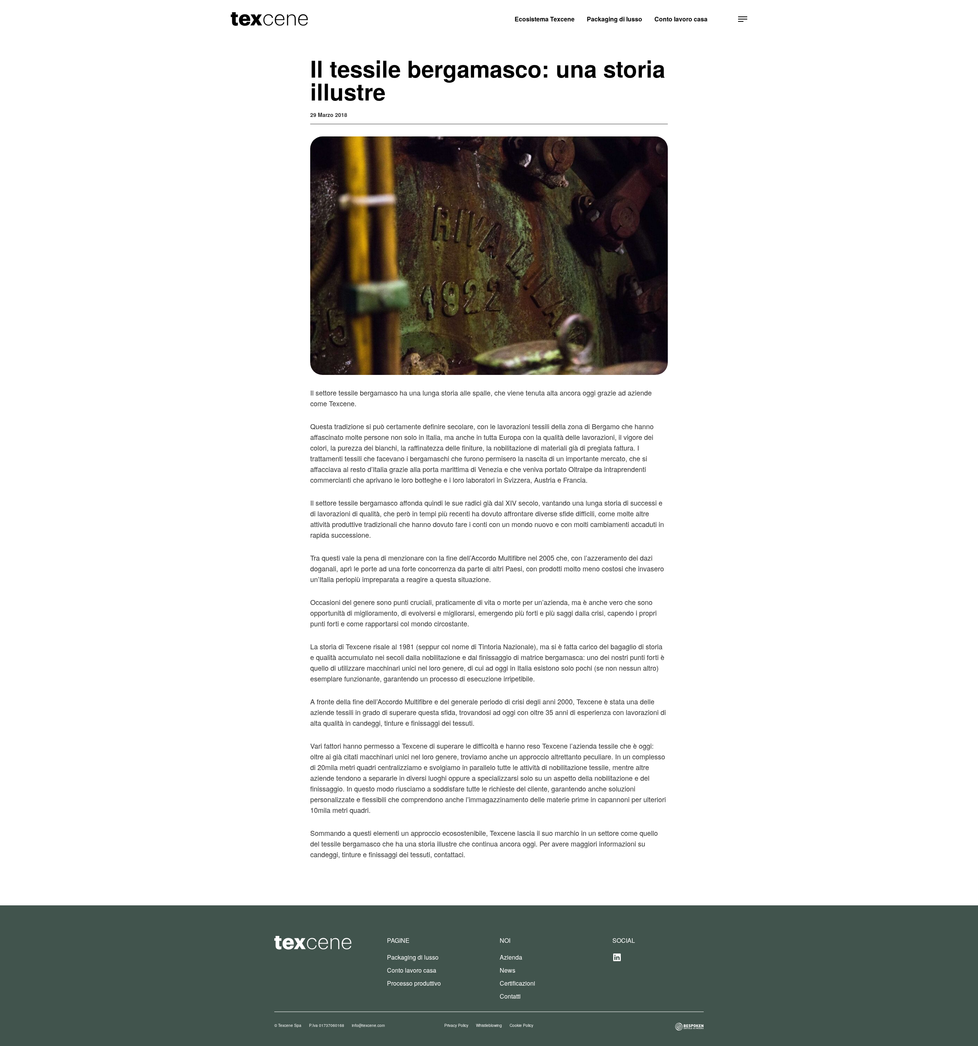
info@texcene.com (368, 1025)
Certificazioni (517, 983)
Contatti (510, 996)
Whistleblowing (489, 1025)
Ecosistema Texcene (545, 19)
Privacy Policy (456, 1025)
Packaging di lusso (614, 19)
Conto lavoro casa (681, 19)
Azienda (511, 957)
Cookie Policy (521, 1025)
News (507, 970)
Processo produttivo (414, 983)
